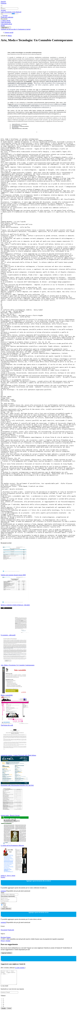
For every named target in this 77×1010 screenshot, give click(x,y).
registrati (3, 891)
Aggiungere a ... (6, 27)
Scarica (3, 877)
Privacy (3, 940)
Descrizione (8, 896)
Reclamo (3, 937)
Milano (10, 35)
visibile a (3, 903)
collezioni (10, 17)
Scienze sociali (9, 32)
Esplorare (3, 3)
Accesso (3, 10)
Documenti (4, 930)
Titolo (2, 892)
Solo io (5, 907)
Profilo (3, 25)
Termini (8, 940)
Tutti (4, 905)
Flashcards (4, 17)
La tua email (4, 986)
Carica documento (6, 12)
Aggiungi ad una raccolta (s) (9, 29)
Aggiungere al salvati (24, 29)
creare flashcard (16, 12)
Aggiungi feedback (7, 953)
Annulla (4, 1008)
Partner (8, 937)
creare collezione (6, 908)
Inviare (9, 1008)
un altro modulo (20, 967)
